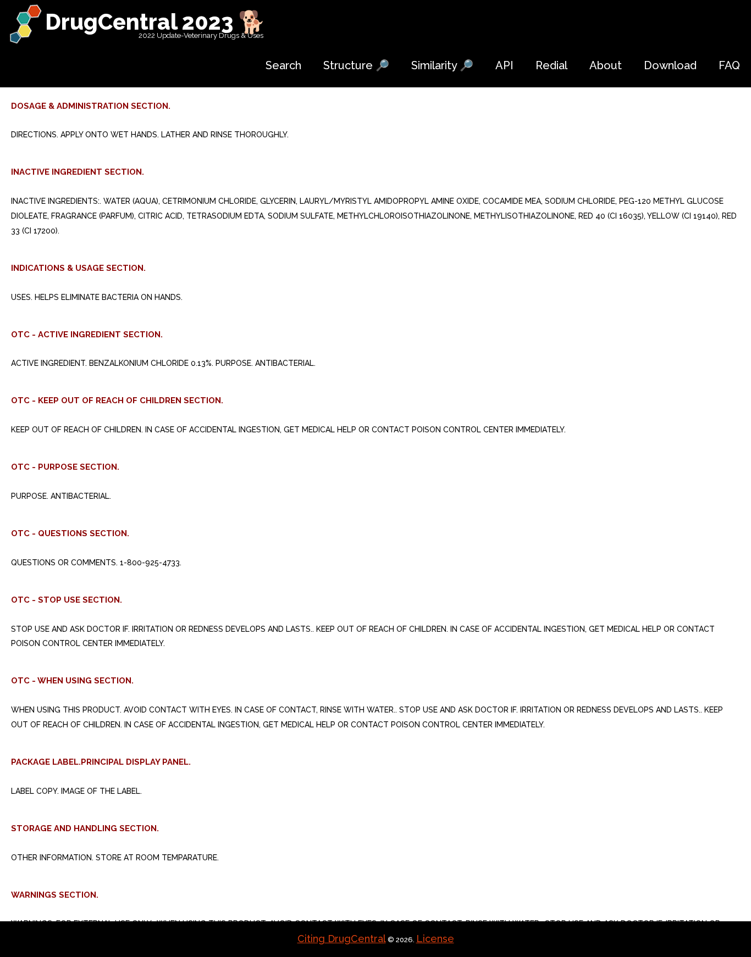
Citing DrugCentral (341, 938)
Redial (551, 65)
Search (283, 65)
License (435, 938)
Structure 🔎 (356, 65)
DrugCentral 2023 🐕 (155, 22)
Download (670, 65)
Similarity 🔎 (442, 65)
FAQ (729, 65)
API (504, 65)
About (605, 65)
